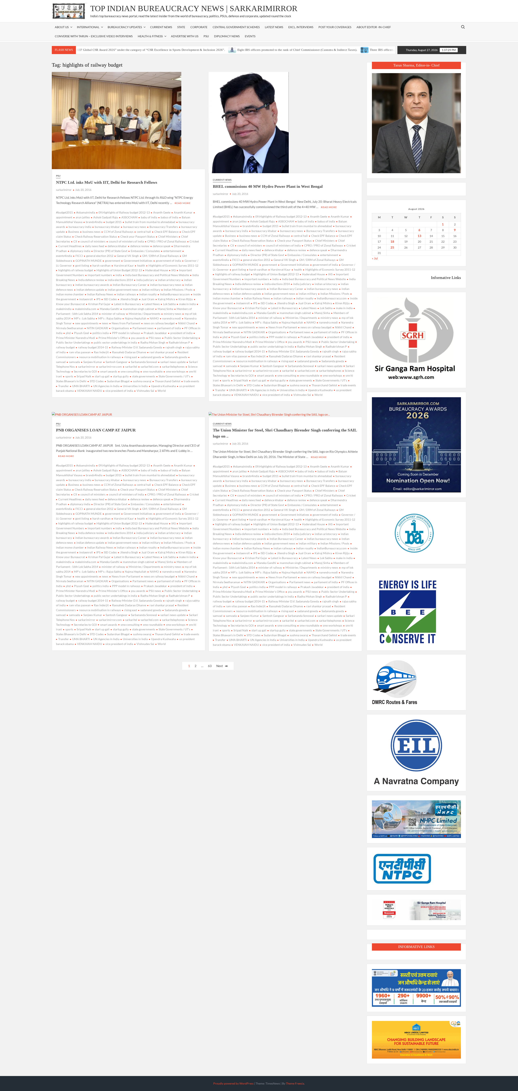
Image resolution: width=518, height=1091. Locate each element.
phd (68, 333)
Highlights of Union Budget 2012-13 (119, 270)
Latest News (274, 27)
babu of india (149, 217)
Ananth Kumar (183, 212)
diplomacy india (80, 251)
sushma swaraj (142, 381)
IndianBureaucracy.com (175, 294)
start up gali (102, 376)
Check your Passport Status (137, 236)
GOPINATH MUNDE (88, 260)
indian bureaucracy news (165, 284)
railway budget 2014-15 (93, 347)
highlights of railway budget (75, 270)
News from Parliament (126, 323)
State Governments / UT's (174, 376)
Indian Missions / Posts (178, 289)
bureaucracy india (80, 226)
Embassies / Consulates (145, 251)
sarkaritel (131, 366)
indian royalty (148, 294)
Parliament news (143, 328)
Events (250, 36)
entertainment (172, 251)
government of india (168, 260)
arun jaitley (83, 217)
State (181, 27)
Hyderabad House (156, 270)
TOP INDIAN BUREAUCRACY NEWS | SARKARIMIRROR (193, 8)
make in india (187, 304)
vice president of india (119, 390)
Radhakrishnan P (179, 342)
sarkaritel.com (150, 366)
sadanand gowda (150, 357)
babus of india (169, 217)
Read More (183, 203)
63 (210, 666)
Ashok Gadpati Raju (105, 217)
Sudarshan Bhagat (118, 381)
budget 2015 (114, 222)
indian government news (123, 289)
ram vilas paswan (79, 352)
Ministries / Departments (144, 313)
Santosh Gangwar (116, 362)
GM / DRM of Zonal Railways (160, 255)
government (112, 260)
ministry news (172, 313)
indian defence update (90, 289)
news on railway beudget (159, 323)
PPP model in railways (126, 333)
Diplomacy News (227, 36)
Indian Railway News (100, 294)
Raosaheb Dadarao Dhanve (129, 352)
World (162, 390)
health (141, 265)
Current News (161, 27)
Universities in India (135, 386)
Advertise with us (184, 36)
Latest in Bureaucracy (127, 304)
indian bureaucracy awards (92, 284)
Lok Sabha (169, 304)
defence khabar (117, 246)
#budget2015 (64, 212)
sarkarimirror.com (110, 366)
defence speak (161, 246)
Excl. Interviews (300, 27)
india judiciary (145, 280)
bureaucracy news (134, 226)
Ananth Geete (161, 212)
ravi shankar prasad (162, 352)
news (105, 323)
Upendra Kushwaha (163, 386)
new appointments (86, 323)
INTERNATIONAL (88, 27)
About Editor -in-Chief (374, 27)
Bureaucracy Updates (125, 27)
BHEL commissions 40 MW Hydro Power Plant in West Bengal (268, 186)
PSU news (155, 337)
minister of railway (113, 313)
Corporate (198, 27)
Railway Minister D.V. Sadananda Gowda (136, 347)
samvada (74, 362)
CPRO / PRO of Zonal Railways (166, 241)
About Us (62, 27)
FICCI (79, 255)
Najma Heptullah (135, 318)
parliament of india (169, 328)
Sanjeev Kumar (92, 362)
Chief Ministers (168, 236)
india (119, 275)
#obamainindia (85, 212)
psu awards (138, 337)
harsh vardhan (101, 265)
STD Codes (97, 381)
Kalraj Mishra (166, 299)
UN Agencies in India (106, 386)
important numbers (100, 275)
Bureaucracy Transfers (164, 226)
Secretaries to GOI (85, 371)
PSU (206, 36)
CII (75, 241)
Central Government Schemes (236, 27)
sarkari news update (173, 362)
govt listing (82, 265)
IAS (173, 270)
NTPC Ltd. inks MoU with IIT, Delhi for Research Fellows (106, 182)
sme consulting (130, 371)
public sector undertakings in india (115, 342)
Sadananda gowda (176, 357)
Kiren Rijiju (185, 299)
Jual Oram (147, 299)
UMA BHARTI (81, 386)
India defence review (91, 280)
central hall (144, 231)
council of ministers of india (126, 241)
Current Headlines (70, 246)
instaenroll (86, 299)
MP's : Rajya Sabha (109, 318)
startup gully (121, 376)
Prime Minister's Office (113, 337)
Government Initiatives (138, 260)
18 (392, 241)
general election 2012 (99, 255)
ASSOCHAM (129, 217)
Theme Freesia (295, 1083)
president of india (181, 333)
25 (392, 247)
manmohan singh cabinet (138, 309)
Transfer (63, 386)
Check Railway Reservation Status (96, 236)
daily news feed (94, 246)
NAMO (154, 318)
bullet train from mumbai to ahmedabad (150, 222)
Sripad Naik (84, 376)
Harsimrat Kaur (124, 265)
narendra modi (171, 318)
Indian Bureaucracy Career (129, 284)
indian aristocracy (169, 280)
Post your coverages (334, 27)
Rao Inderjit (101, 352)
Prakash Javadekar (155, 333)
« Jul (375, 258)
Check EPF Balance (166, 231)
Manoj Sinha (165, 309)
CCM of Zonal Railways (118, 231)
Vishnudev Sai (145, 390)
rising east (130, 357)
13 (419, 236)
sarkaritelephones (173, 366)
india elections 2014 (120, 280)
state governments (143, 376)
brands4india (94, 222)
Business (73, 231)
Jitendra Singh (129, 299)
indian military (151, 289)
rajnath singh (174, 347)
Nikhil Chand (186, 323)
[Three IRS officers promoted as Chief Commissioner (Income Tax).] (323, 49)
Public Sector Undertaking (181, 337)
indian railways (126, 294)
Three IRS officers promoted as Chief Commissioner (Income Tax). (372, 49)
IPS (98, 299)
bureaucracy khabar (107, 226)
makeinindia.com (85, 309)
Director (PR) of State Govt (110, 251)
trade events (191, 381)
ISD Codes (110, 299)
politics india (100, 333)
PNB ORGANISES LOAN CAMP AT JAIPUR (96, 430)
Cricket (194, 241)
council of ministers (93, 241)
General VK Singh (128, 255)
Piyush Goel (81, 333)
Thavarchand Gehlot (167, 381)
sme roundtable (152, 371)
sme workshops (175, 371)
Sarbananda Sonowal (144, 362)
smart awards (108, 371)
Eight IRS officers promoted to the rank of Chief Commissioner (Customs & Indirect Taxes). (256, 49)
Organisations (120, 328)
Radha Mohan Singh (152, 342)
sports (69, 376)
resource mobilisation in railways (100, 357)
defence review (139, 246)
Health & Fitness (150, 36)
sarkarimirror (63, 189)
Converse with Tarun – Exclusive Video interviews (94, 36)
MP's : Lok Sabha (84, 318)
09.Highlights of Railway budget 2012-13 (124, 212)
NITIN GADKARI (97, 328)
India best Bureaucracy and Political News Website (157, 275)
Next (219, 666)
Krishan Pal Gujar (99, 304)
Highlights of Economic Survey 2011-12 (173, 265)
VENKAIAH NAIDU (89, 390)
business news (91, 231)
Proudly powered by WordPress (233, 1083)
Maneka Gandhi (109, 309)
